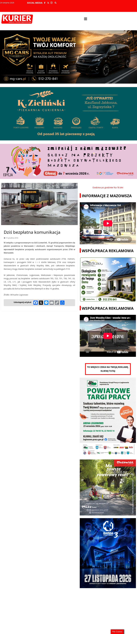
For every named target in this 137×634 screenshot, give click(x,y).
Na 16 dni (118, 187)
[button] (85, 19)
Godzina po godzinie (103, 187)
